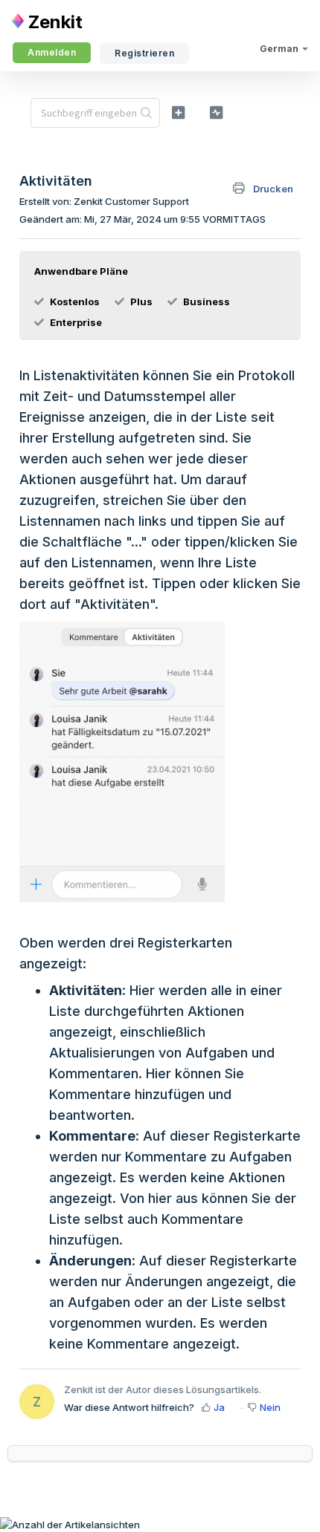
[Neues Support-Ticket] (178, 112)
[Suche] (146, 113)
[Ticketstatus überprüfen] (216, 112)
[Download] (132, 771)
